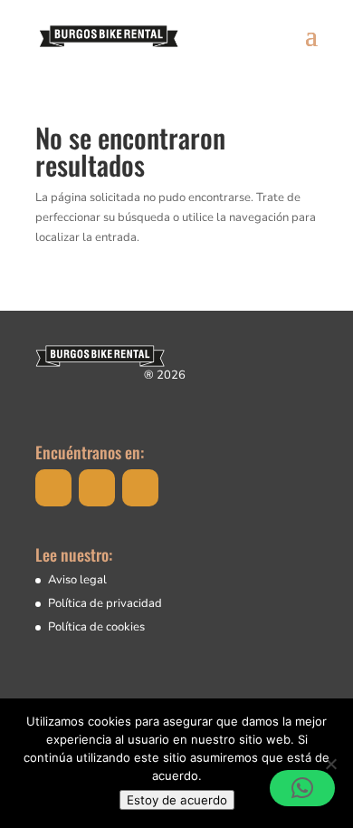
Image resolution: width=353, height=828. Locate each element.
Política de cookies (96, 627)
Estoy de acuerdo (177, 800)
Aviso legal (77, 580)
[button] (302, 788)
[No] (330, 764)
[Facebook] (53, 487)
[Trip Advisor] (140, 487)
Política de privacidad (105, 603)
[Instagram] (97, 487)
